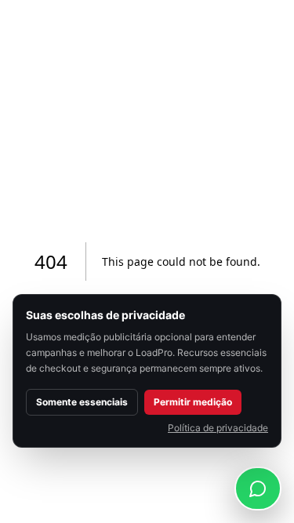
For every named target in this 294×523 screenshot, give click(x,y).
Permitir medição (193, 402)
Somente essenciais (82, 402)
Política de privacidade (218, 428)
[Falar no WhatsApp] (257, 488)
